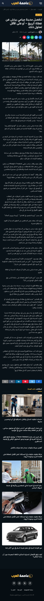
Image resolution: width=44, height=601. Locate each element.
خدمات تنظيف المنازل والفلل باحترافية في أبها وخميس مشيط (23, 420)
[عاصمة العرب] (22, 3)
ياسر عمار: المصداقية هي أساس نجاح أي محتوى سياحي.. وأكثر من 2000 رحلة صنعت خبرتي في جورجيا (22, 429)
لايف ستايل (38, 15)
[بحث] (3, 3)
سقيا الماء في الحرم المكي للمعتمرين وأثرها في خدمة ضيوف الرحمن (24, 486)
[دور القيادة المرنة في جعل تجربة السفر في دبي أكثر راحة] (22, 534)
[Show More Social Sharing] (20, 37)
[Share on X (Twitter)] (36, 37)
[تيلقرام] (28, 37)
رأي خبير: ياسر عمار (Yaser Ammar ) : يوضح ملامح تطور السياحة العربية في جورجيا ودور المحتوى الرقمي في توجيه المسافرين (22, 439)
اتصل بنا (13, 590)
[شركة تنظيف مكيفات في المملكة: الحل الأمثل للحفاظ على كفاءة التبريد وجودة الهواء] (22, 503)
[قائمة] (40, 3)
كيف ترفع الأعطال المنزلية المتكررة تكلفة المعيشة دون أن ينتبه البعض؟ (22, 555)
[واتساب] (32, 37)
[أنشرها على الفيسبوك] (40, 37)
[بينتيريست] (24, 37)
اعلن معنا (19, 590)
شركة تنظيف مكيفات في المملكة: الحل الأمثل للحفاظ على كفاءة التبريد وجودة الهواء (22, 455)
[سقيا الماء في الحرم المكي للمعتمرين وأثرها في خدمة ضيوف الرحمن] (22, 472)
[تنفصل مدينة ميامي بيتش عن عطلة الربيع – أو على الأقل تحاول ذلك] (22, 51)
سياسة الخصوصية (28, 590)
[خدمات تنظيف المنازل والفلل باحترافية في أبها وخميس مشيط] (22, 405)
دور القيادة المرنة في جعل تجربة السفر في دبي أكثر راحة (23, 548)
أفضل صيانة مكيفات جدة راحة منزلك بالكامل (26, 448)
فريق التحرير (31, 32)
